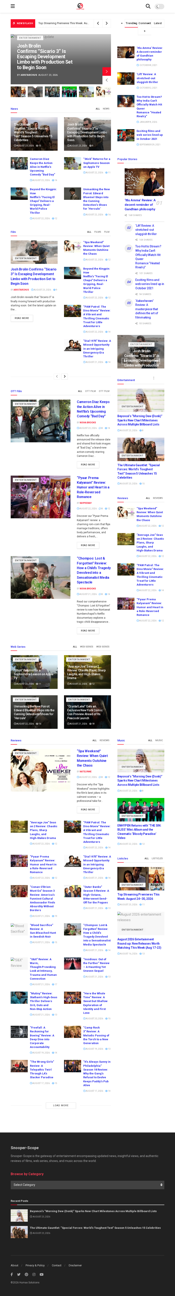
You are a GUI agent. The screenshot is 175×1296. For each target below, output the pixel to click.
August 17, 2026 (41, 1083)
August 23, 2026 (25, 146)
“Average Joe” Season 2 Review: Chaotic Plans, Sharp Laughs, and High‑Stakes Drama (150, 542)
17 (55, 984)
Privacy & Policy (35, 1265)
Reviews (158, 498)
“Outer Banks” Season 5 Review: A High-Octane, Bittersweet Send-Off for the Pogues (96, 894)
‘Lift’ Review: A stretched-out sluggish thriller (147, 78)
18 (93, 724)
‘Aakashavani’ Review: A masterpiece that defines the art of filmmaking (146, 309)
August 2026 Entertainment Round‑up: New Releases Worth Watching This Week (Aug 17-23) (139, 943)
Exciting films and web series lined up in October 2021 (150, 134)
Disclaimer (75, 1265)
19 (55, 916)
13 (109, 908)
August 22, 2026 (94, 172)
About (14, 1265)
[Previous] (57, 377)
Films (97, 232)
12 (55, 218)
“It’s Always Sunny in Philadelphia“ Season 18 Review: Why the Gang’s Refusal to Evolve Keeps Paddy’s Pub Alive (97, 1073)
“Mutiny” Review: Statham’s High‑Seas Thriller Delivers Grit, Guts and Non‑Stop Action (43, 1001)
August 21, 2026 (94, 362)
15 (39, 146)
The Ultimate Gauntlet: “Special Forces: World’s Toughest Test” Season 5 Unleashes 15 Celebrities (33, 132)
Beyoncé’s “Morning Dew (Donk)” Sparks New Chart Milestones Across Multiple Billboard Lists (139, 420)
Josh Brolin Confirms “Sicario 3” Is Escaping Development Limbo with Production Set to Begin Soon (87, 132)
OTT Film (90, 391)
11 (109, 172)
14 (55, 180)
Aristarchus (21, 290)
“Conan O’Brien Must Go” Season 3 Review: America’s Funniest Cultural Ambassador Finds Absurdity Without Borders (42, 898)
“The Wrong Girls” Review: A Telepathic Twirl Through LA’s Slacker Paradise (42, 1069)
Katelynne (86, 771)
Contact (56, 1265)
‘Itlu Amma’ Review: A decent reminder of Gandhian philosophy (140, 204)
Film (106, 232)
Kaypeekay (86, 503)
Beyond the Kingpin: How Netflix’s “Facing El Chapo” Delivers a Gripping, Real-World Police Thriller (43, 201)
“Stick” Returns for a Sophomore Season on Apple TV (96, 162)
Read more (22, 318)
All (98, 108)
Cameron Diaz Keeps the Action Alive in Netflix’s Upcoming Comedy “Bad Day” (86, 24)
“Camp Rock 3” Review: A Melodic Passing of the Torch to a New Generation (96, 1035)
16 (109, 214)
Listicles (157, 858)
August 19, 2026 (41, 1053)
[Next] (64, 377)
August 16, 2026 (128, 954)
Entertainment (30, 43)
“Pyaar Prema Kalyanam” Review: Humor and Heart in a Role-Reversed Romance (93, 487)
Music (159, 740)
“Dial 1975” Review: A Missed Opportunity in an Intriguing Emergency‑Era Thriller (97, 348)
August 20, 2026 (94, 1018)
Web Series (86, 646)
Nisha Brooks (29, 75)
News (106, 108)
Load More (61, 1105)
